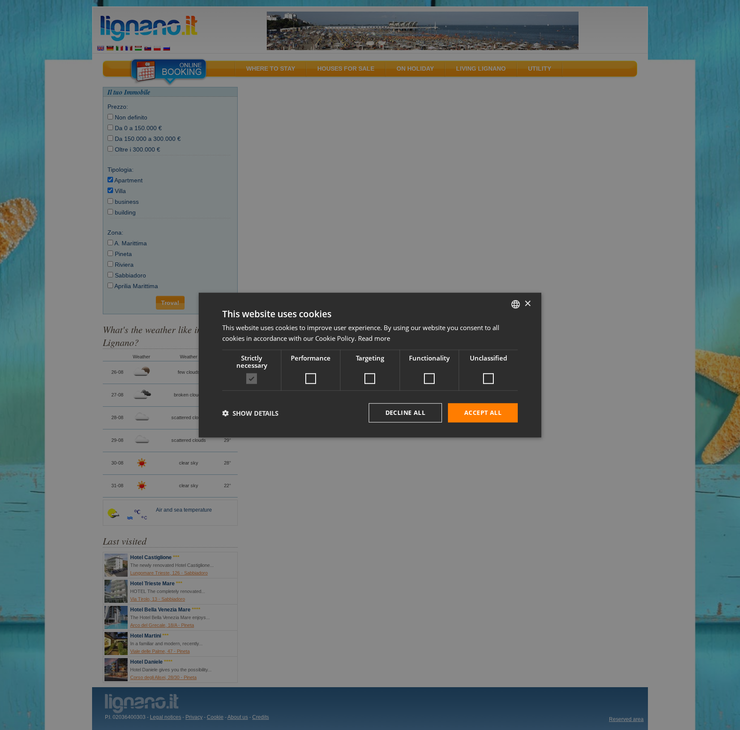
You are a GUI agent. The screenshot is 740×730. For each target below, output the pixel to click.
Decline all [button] (405, 412)
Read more (374, 338)
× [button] (527, 304)
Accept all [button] (482, 412)
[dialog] (370, 365)
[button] (250, 412)
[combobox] (515, 304)
